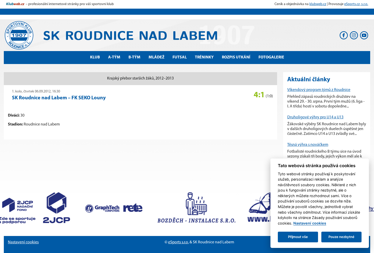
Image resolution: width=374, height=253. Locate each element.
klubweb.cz (317, 4)
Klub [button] (95, 57)
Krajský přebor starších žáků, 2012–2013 (140, 78)
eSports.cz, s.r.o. (356, 4)
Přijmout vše (298, 237)
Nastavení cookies (23, 242)
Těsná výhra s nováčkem (307, 145)
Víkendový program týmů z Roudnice (318, 90)
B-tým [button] (134, 57)
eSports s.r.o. (178, 242)
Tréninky (204, 57)
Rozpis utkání (236, 57)
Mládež (156, 57)
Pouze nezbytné (341, 237)
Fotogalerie (271, 57)
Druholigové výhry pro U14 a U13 (315, 117)
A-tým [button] (114, 57)
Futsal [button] (179, 57)
